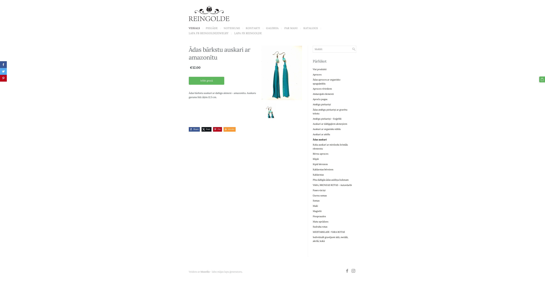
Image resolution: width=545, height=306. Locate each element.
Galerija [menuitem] (272, 28)
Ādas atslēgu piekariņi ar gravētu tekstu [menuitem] (330, 111)
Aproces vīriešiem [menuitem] (322, 88)
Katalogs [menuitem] (310, 28)
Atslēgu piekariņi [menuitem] (322, 104)
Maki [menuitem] (315, 205)
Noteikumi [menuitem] (232, 28)
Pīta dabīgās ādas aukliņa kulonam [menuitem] (331, 179)
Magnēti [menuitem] (317, 211)
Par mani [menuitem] (291, 28)
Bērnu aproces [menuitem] (320, 153)
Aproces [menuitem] (317, 74)
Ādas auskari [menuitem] (320, 139)
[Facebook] (347, 270)
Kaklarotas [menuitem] (318, 174)
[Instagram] (353, 270)
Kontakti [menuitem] (253, 28)
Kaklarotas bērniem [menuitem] (323, 169)
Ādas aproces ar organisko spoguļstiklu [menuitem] (326, 81)
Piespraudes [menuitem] (319, 216)
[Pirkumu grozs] (542, 79)
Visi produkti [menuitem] (320, 69)
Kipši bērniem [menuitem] (320, 164)
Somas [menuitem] (316, 200)
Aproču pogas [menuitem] (320, 99)
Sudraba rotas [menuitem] (320, 226)
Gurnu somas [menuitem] (320, 195)
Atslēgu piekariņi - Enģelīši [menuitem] (327, 118)
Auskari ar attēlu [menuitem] (321, 134)
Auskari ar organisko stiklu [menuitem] (327, 129)
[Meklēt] (354, 49)
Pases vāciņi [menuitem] (319, 190)
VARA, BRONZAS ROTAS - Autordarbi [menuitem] (332, 185)
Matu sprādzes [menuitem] (320, 221)
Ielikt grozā (206, 80)
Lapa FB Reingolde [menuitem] (248, 33)
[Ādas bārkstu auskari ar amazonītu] (270, 110)
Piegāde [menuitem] (212, 28)
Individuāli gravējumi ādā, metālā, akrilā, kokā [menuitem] (330, 239)
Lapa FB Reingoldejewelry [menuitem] (209, 33)
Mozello (205, 271)
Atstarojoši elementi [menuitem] (323, 94)
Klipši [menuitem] (316, 159)
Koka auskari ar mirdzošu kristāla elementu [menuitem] (330, 146)
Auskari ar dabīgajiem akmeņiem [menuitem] (330, 123)
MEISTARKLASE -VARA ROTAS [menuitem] (329, 231)
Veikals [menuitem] (194, 28)
